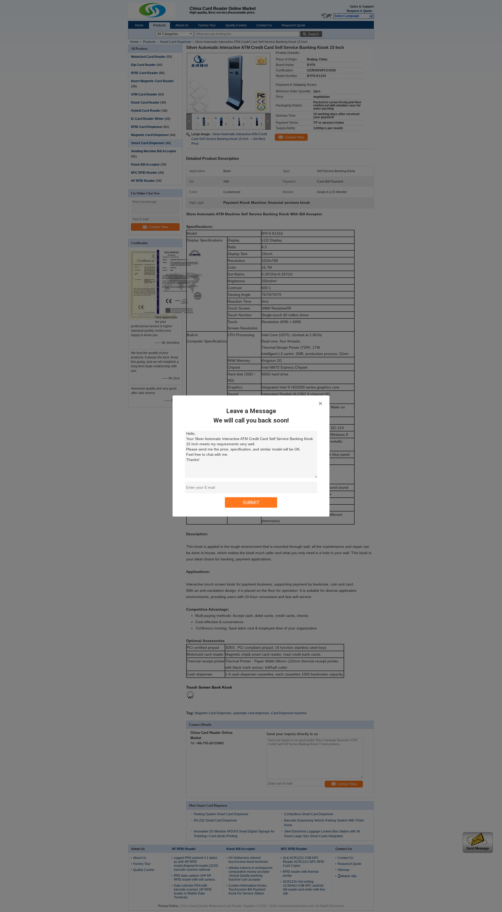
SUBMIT (251, 502)
